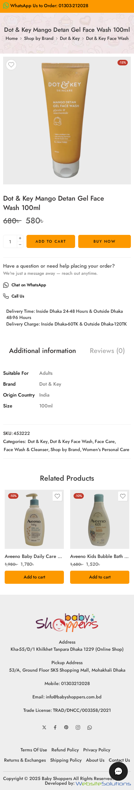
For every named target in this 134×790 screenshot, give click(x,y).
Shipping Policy (66, 760)
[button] (34, 577)
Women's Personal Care (105, 449)
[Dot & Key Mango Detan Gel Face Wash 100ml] (67, 120)
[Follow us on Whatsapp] (89, 727)
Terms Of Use (34, 749)
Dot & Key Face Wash (107, 38)
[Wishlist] (11, 65)
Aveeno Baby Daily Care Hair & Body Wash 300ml (34, 556)
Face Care (105, 441)
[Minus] (20, 244)
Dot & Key (70, 38)
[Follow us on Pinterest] (66, 727)
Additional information (42, 350)
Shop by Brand (39, 38)
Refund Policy (65, 749)
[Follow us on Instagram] (78, 727)
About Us (95, 760)
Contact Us (119, 760)
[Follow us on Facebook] (55, 727)
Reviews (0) (107, 350)
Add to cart (51, 241)
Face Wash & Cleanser (26, 449)
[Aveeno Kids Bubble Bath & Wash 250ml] (99, 519)
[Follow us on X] (44, 727)
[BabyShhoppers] (67, 622)
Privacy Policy (96, 749)
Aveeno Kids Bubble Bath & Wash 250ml (99, 556)
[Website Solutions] (103, 783)
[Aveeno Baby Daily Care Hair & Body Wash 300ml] (34, 519)
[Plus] (20, 238)
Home (12, 38)
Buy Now (104, 241)
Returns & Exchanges (25, 760)
